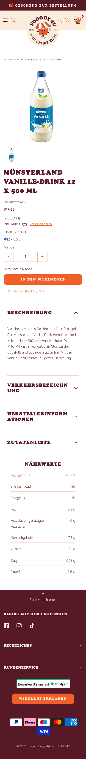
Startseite (9, 59)
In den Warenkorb (43, 279)
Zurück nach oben (43, 600)
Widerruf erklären (43, 699)
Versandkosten (41, 224)
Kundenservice (21, 667)
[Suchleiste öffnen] (13, 20)
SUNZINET (64, 746)
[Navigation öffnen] (5, 20)
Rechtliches (18, 645)
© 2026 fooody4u (26, 746)
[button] (12, 155)
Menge (9, 247)
